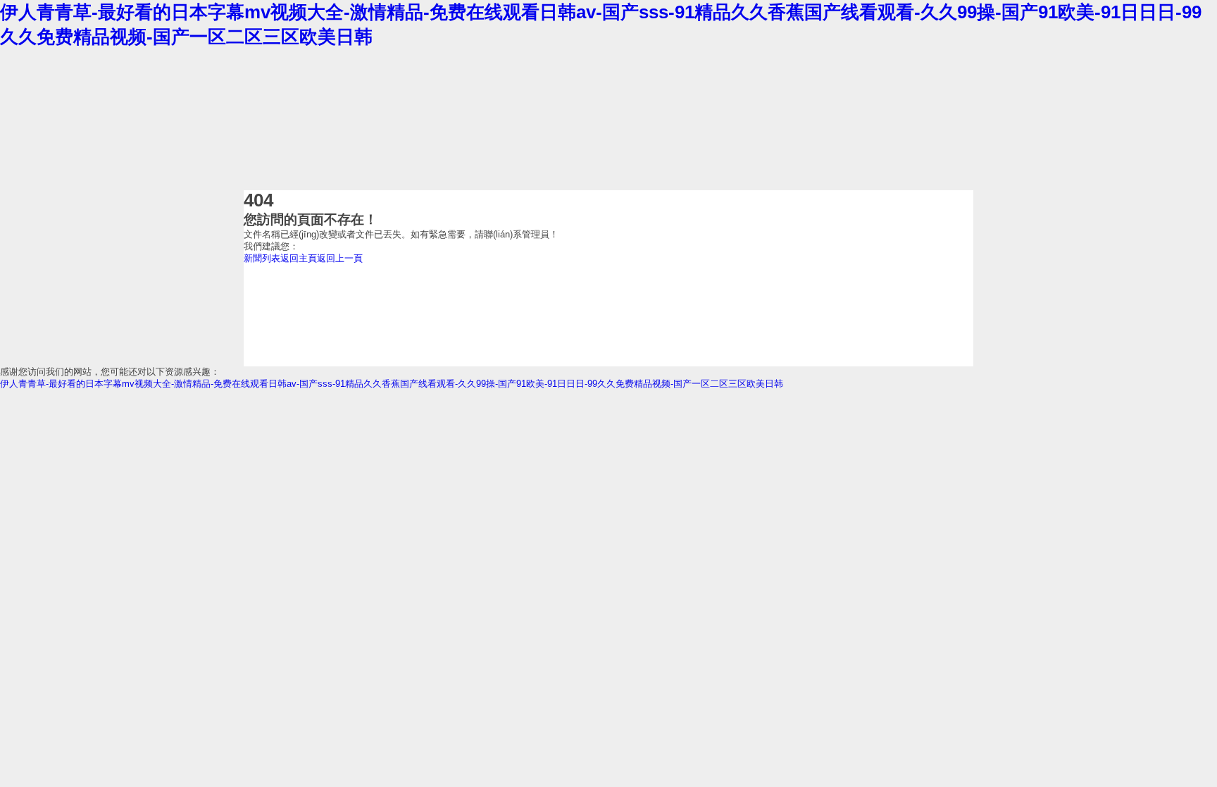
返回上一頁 (340, 258)
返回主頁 (298, 258)
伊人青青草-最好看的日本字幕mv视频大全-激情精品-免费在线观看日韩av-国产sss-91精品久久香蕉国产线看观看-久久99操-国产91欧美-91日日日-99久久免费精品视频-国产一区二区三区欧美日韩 (391, 383)
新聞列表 (262, 258)
